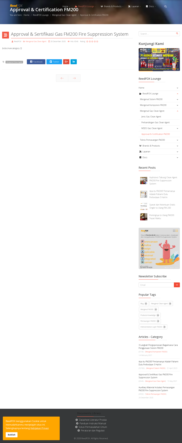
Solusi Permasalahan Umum (93, 427)
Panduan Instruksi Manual (92, 423)
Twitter (55, 61)
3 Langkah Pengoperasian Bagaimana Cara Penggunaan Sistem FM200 (158, 346)
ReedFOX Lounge (86, 6)
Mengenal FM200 (148, 309)
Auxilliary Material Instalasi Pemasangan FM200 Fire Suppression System (157, 389)
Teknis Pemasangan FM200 (152, 140)
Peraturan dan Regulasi (93, 430)
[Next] (74, 78)
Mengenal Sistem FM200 (151, 99)
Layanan (135, 6)
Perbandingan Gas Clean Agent (155, 122)
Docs (151, 6)
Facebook (38, 61)
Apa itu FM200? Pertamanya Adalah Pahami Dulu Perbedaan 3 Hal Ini (158, 363)
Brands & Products (112, 6)
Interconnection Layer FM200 (152, 327)
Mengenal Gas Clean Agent (36, 41)
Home (65, 6)
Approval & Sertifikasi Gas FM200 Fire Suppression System (156, 376)
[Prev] (62, 78)
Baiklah (11, 434)
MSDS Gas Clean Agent (151, 128)
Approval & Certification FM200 (155, 134)
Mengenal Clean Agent (14, 62)
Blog (143, 303)
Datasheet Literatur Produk (93, 419)
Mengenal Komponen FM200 (153, 105)
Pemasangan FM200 (149, 321)
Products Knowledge (149, 315)
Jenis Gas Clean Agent (151, 116)
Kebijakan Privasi (39, 428)
